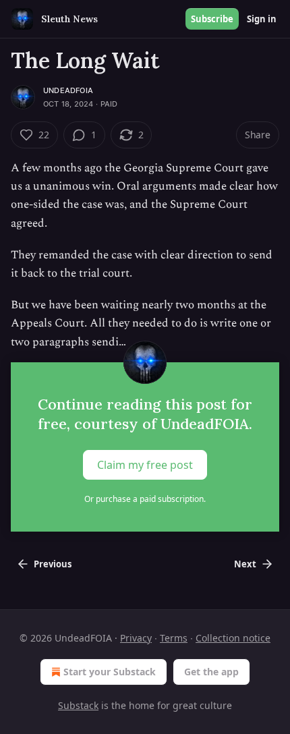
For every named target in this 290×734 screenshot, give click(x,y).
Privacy (136, 637)
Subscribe (212, 19)
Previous (52, 564)
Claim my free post (145, 464)
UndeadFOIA (68, 90)
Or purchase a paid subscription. (145, 499)
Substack (78, 705)
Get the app (211, 671)
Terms (173, 637)
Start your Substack (109, 671)
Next (245, 564)
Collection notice (233, 637)
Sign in (262, 19)
